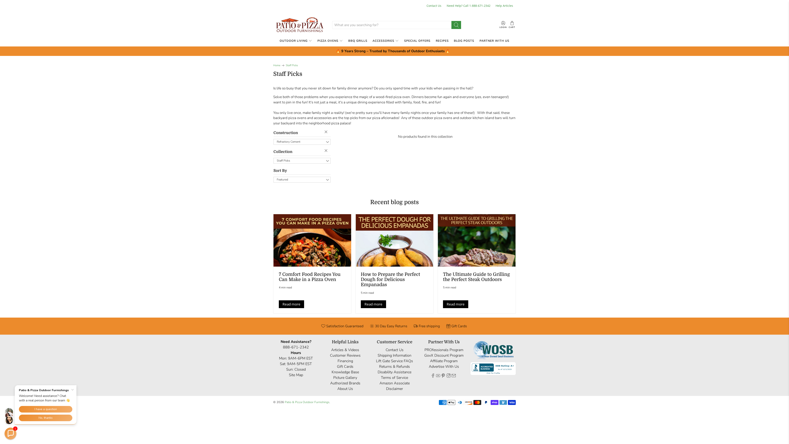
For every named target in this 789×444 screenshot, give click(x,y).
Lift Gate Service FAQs (394, 360)
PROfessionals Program (443, 349)
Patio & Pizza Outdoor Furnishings (307, 402)
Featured (282, 180)
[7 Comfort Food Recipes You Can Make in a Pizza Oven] (312, 240)
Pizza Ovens (327, 41)
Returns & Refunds (394, 366)
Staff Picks (292, 65)
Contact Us (434, 6)
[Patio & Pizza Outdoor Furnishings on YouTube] (438, 376)
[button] (10, 433)
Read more (291, 304)
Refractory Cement (288, 142)
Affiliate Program (444, 360)
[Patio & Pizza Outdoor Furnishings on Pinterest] (443, 376)
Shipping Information (394, 355)
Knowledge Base (345, 372)
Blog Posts (464, 41)
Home (276, 65)
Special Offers (417, 41)
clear (326, 132)
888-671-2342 (296, 347)
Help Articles (504, 6)
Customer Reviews (345, 355)
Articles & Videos (345, 349)
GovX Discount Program (444, 355)
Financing (345, 360)
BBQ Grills (357, 41)
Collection (282, 152)
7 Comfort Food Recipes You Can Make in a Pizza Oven (309, 277)
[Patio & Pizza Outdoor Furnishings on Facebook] (433, 376)
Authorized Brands (345, 383)
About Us (345, 388)
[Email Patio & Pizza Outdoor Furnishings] (454, 376)
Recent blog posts (394, 202)
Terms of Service (394, 377)
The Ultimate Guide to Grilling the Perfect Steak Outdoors (476, 277)
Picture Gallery (345, 377)
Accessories (383, 41)
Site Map (296, 374)
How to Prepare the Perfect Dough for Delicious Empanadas (390, 279)
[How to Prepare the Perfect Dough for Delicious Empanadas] (394, 240)
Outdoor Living (294, 41)
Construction (285, 133)
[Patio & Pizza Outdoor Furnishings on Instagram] (448, 376)
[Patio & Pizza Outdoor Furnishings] (299, 25)
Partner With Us (494, 41)
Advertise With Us (444, 366)
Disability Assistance (394, 372)
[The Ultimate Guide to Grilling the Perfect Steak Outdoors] (477, 240)
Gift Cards (345, 366)
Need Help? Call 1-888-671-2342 (468, 6)
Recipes (442, 41)
